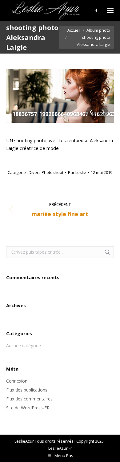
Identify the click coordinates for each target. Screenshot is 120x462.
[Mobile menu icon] (110, 10)
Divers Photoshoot (46, 172)
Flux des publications (26, 390)
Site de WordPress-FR (28, 408)
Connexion (16, 381)
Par (77, 172)
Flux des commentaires (29, 399)
